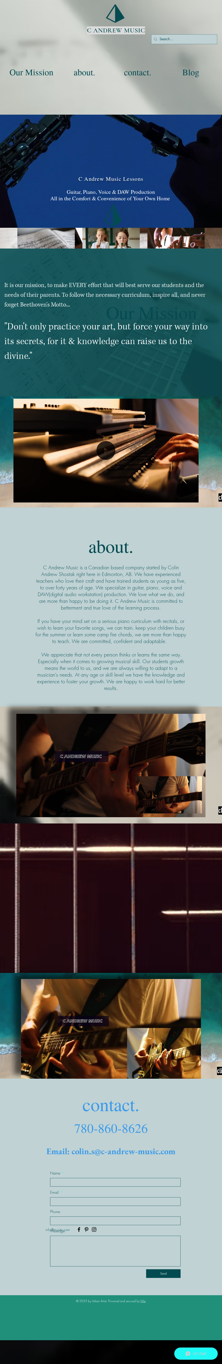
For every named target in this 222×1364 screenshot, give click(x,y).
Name (55, 1173)
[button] (193, 497)
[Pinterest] (86, 1229)
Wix (143, 1301)
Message (57, 1231)
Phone (55, 1211)
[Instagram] (94, 1229)
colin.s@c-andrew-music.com (123, 1151)
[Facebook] (79, 1229)
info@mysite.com (58, 1229)
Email (54, 1192)
